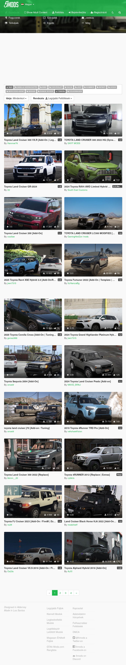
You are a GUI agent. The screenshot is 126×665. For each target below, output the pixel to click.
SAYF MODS (74, 143)
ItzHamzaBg (73, 283)
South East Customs (77, 189)
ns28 (9, 524)
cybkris (71, 478)
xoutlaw (11, 236)
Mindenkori (15, 98)
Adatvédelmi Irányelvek (79, 615)
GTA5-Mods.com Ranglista (55, 648)
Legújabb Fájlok (55, 608)
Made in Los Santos (14, 610)
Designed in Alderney (15, 607)
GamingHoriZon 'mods (78, 236)
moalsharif (72, 524)
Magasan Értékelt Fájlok (56, 639)
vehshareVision (75, 431)
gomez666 (12, 338)
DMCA (76, 632)
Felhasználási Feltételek (80, 624)
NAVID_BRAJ (74, 384)
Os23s (10, 571)
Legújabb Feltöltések (52, 98)
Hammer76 (12, 143)
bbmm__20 (12, 478)
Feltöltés (59, 12)
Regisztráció (100, 12)
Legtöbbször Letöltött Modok (55, 630)
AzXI (70, 571)
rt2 (8, 189)
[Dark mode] (112, 12)
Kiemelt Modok (54, 614)
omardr (10, 384)
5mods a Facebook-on (79, 648)
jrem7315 (11, 283)
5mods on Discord (79, 657)
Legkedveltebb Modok (54, 621)
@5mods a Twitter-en (80, 639)
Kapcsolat (78, 608)
